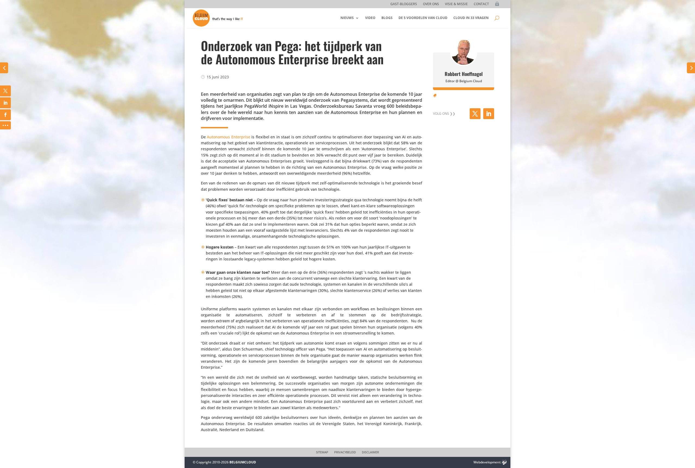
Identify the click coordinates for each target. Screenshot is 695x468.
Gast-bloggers (403, 4)
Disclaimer (370, 452)
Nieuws (347, 17)
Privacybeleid (345, 452)
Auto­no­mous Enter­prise (228, 136)
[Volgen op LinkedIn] (488, 113)
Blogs (387, 17)
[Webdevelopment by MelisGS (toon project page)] (504, 462)
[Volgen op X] (475, 113)
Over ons (431, 4)
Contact (481, 4)
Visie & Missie (456, 4)
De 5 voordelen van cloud (423, 17)
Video (370, 17)
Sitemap (322, 452)
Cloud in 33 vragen (471, 17)
